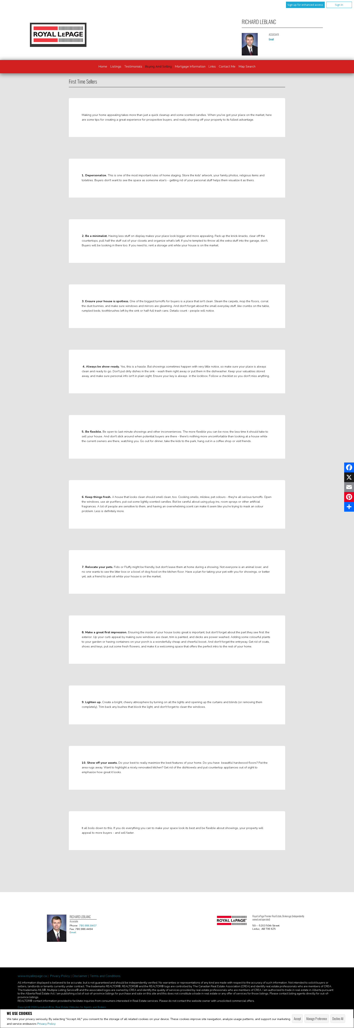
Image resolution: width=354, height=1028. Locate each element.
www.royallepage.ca (32, 976)
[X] (349, 477)
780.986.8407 (88, 925)
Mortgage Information (190, 66)
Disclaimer (80, 976)
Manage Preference (316, 1018)
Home (103, 66)
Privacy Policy (46, 1024)
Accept (297, 1018)
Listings (115, 66)
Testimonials (133, 66)
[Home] (58, 35)
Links (212, 66)
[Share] (349, 507)
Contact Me (227, 66)
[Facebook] (349, 467)
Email (271, 39)
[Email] (349, 487)
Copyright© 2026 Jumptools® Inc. (36, 1007)
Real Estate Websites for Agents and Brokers (81, 1007)
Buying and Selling (158, 66)
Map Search (247, 66)
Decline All (337, 1018)
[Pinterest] (349, 497)
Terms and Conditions (105, 976)
